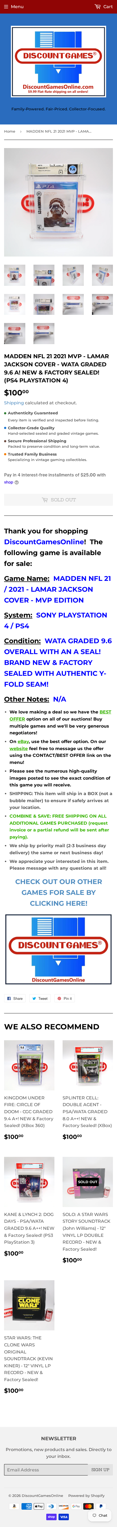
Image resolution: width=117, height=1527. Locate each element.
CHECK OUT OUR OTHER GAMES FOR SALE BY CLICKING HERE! (58, 892)
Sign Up (100, 1469)
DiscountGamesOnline (42, 1495)
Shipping (14, 402)
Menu (17, 6)
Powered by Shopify (86, 1495)
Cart (107, 6)
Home (9, 131)
